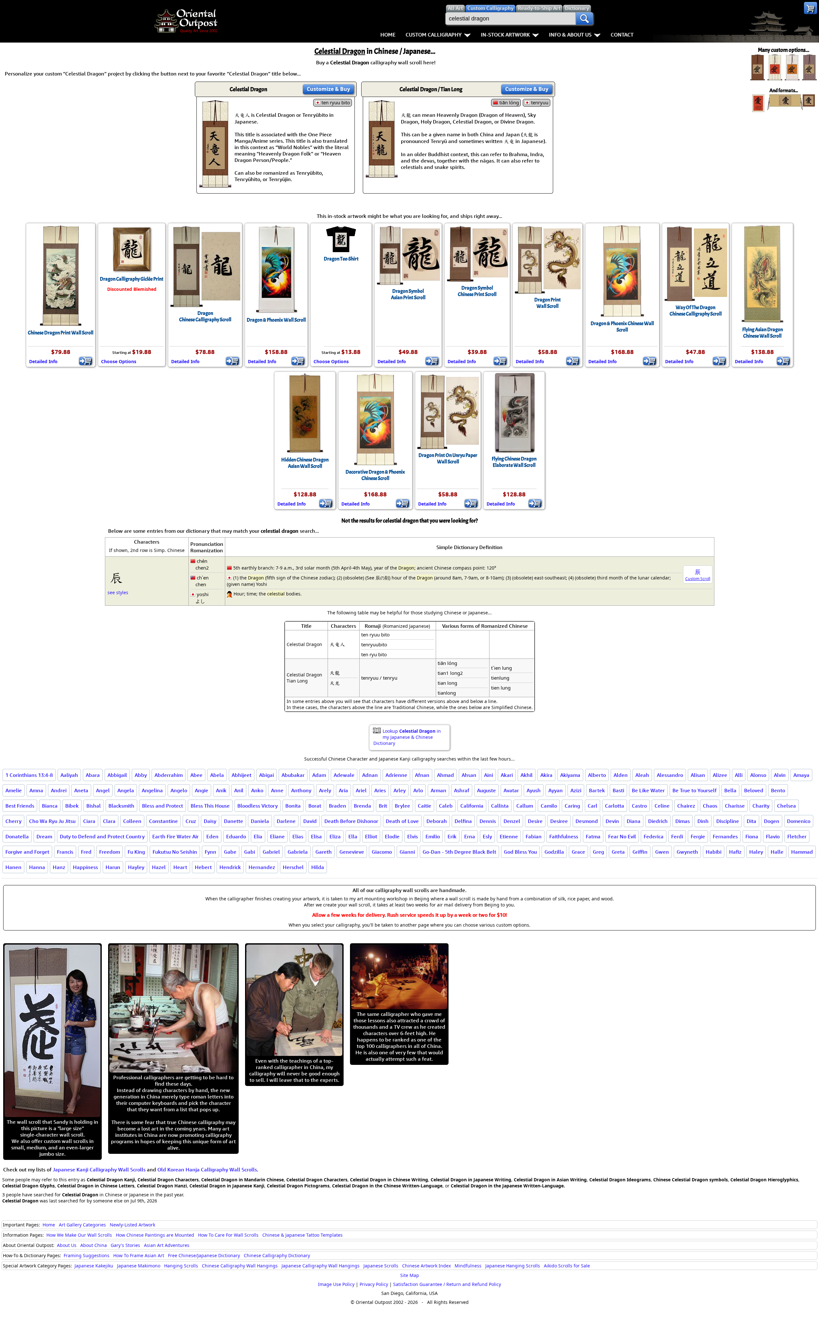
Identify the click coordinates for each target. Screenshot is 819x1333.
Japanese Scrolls (380, 1266)
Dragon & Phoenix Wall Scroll (276, 320)
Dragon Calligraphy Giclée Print (131, 279)
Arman (438, 790)
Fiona (751, 836)
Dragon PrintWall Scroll (547, 303)
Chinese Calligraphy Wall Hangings (240, 1266)
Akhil (527, 775)
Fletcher (797, 836)
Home (387, 34)
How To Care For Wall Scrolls (228, 1235)
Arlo (418, 790)
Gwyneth (687, 852)
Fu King (136, 852)
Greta (618, 852)
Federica (654, 836)
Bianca (50, 805)
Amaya (801, 775)
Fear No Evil (622, 836)
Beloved (753, 790)
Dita (751, 821)
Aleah (642, 775)
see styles (117, 592)
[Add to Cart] (85, 361)
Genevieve (351, 852)
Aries (380, 790)
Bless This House (210, 805)
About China (93, 1245)
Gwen (662, 852)
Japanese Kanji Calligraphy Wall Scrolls (99, 1169)
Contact (622, 34)
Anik (221, 790)
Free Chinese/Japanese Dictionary (204, 1255)
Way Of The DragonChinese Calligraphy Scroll (696, 310)
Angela (125, 790)
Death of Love (402, 821)
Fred (86, 852)
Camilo (549, 805)
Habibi (713, 852)
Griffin (640, 852)
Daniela (260, 821)
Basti (618, 790)
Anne (277, 790)
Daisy (210, 821)
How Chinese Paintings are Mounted (155, 1235)
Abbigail (117, 775)
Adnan (370, 775)
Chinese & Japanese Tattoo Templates (302, 1235)
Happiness (85, 867)
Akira (546, 775)
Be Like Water (648, 790)
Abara (93, 775)
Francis (65, 852)
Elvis (412, 836)
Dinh (703, 821)
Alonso (758, 775)
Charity (760, 805)
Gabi (249, 852)
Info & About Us (570, 34)
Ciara (89, 821)
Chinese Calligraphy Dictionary (277, 1255)
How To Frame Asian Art (138, 1255)
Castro (639, 805)
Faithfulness (563, 836)
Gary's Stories (125, 1245)
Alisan (698, 775)
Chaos (710, 805)
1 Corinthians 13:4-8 (29, 775)
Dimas (682, 821)
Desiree (559, 821)
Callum (524, 805)
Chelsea (786, 805)
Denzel (512, 821)
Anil (238, 790)
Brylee (402, 805)
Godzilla (554, 852)
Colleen (132, 821)
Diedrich (658, 821)
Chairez (686, 805)
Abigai (266, 775)
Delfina (463, 821)
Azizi (575, 790)
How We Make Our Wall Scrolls (79, 1235)
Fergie (698, 836)
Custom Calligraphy (434, 34)
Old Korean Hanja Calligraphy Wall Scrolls (207, 1169)
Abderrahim (169, 775)
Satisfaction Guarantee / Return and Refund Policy (447, 1284)
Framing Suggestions (86, 1255)
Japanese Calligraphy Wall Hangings (321, 1266)
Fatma (593, 836)
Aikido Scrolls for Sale (567, 1266)
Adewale (344, 775)
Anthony (301, 790)
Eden (212, 836)
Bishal (93, 805)
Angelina (152, 790)
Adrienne (396, 775)
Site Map (409, 1275)
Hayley (136, 867)
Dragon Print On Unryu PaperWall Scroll (447, 458)
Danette (233, 821)
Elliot (371, 836)
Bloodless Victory (257, 805)
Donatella (17, 836)
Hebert (203, 867)
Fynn (210, 852)
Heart (180, 867)
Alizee (720, 775)
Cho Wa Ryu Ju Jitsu (52, 821)
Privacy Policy (374, 1284)
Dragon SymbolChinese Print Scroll (477, 291)
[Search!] (584, 18)
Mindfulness (468, 1266)
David (310, 821)
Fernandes (725, 836)
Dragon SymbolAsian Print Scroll (408, 294)
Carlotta (614, 805)
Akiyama (570, 775)
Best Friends (19, 805)
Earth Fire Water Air (175, 836)
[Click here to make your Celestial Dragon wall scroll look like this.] (215, 184)
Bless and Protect (162, 805)
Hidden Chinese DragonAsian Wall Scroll (305, 463)
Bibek (72, 805)
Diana (633, 821)
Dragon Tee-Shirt (341, 259)
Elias (297, 836)
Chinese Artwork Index (426, 1266)
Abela (217, 775)
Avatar (511, 790)
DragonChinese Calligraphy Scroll (205, 316)
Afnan (422, 775)
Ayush (534, 790)
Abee (196, 775)
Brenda (362, 805)
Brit (383, 805)
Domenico (798, 821)
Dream (44, 836)
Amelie (13, 790)
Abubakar (293, 775)
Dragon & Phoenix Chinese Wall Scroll (622, 326)
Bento (778, 790)
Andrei (59, 790)
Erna (469, 836)
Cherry (13, 821)
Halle (777, 852)
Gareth (323, 852)
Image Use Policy (336, 1284)
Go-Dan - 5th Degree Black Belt (459, 852)
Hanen (13, 867)
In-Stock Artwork (505, 34)
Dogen (771, 821)
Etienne (509, 836)
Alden (621, 775)
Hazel (159, 867)
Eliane (277, 836)
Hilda (317, 867)
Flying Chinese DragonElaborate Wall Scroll (514, 462)
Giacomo (382, 852)
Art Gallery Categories (82, 1225)
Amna (36, 790)
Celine (662, 805)
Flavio (773, 836)
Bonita (293, 805)
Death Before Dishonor (351, 821)
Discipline (727, 821)
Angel (103, 790)
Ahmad (445, 775)
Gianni (407, 852)
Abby (141, 775)
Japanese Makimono (138, 1266)
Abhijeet (241, 775)
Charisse (735, 805)
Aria (343, 790)
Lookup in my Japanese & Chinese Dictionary (407, 737)
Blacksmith (121, 805)
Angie (201, 790)
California (471, 805)
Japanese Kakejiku (94, 1266)
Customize (328, 88)
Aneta (81, 790)
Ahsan (469, 775)
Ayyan (555, 790)
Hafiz (735, 852)
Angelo (179, 790)
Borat (314, 805)
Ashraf (461, 790)
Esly (487, 836)
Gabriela (298, 852)
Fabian (534, 836)
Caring (572, 805)
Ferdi (677, 836)
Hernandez (262, 867)
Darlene (286, 821)
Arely (325, 790)
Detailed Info (43, 361)
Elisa (316, 836)
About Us (66, 1245)
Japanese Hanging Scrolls (512, 1266)
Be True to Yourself (694, 790)
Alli (739, 775)
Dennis (488, 821)
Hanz (59, 867)
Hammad (802, 852)
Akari (507, 775)
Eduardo (236, 836)
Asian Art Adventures (166, 1245)
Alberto (597, 775)
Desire (535, 821)
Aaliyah (69, 775)
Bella (730, 790)
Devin (612, 821)
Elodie (392, 836)
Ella (352, 836)
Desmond (587, 821)
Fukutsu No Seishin (175, 852)
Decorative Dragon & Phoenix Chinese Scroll (375, 475)
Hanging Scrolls (181, 1266)
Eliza (335, 836)
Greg (598, 852)
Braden (337, 805)
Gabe (230, 852)
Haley (756, 852)
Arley (400, 790)
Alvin (780, 775)
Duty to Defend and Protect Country (102, 836)
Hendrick (230, 867)
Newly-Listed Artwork (132, 1225)
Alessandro (670, 775)
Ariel (361, 790)
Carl (592, 805)
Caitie (424, 805)
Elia (258, 836)
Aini (488, 775)
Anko (257, 790)
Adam (319, 775)
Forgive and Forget (27, 852)
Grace (578, 852)
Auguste (486, 790)
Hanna (37, 867)
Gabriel (271, 852)
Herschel (293, 867)
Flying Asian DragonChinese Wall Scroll (762, 332)
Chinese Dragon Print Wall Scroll (60, 333)
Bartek (597, 790)
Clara (109, 821)
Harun (113, 867)
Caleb (446, 805)
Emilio (432, 836)
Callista (500, 805)
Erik (452, 836)
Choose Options (118, 361)
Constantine (163, 821)
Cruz (191, 821)
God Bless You (520, 852)
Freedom (109, 852)
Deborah (436, 821)
